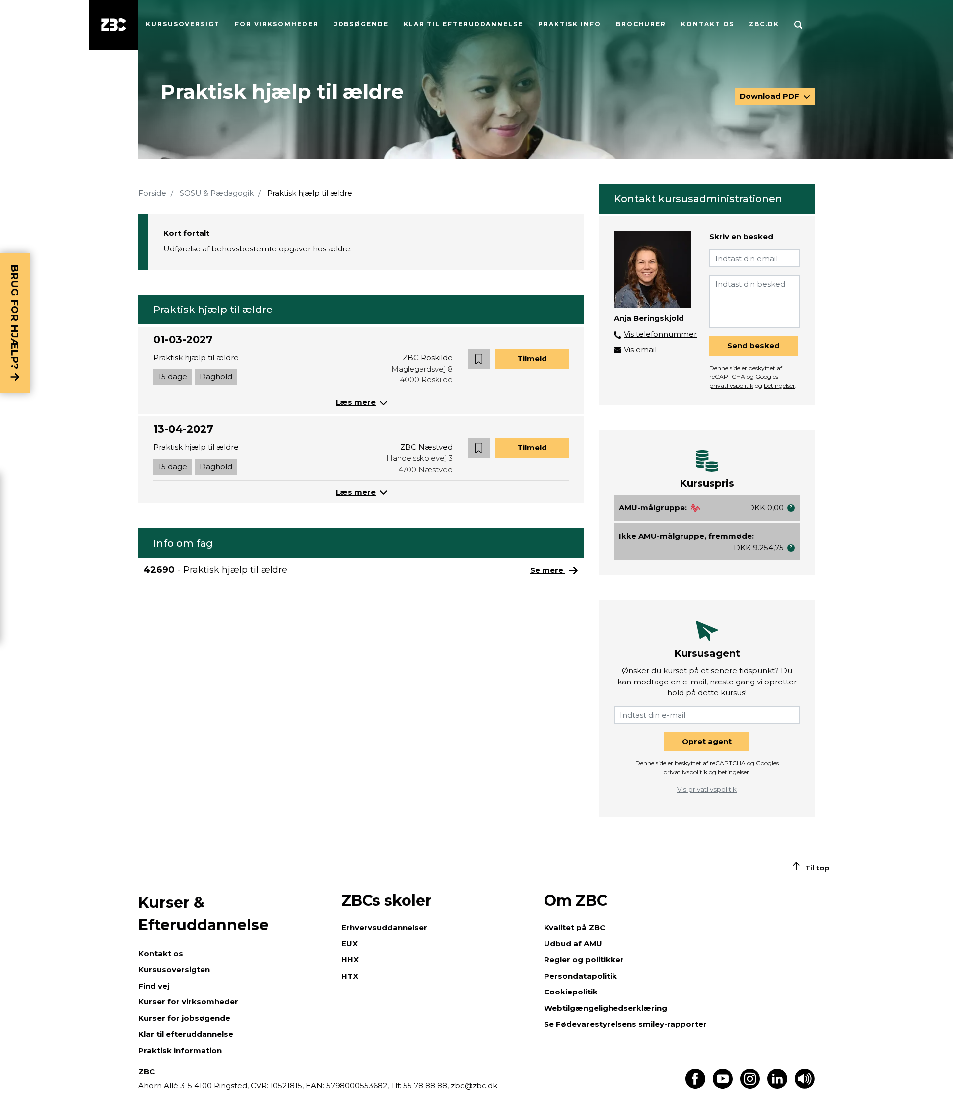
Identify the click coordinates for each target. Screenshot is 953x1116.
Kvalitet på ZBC (574, 927)
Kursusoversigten (174, 969)
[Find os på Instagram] (750, 1086)
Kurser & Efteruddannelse (203, 913)
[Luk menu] (113, 25)
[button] (479, 359)
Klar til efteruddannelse (185, 1034)
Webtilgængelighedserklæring (605, 1008)
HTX (349, 976)
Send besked (753, 345)
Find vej (153, 986)
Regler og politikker (584, 959)
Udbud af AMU (573, 943)
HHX (350, 959)
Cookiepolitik (571, 991)
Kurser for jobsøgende (184, 1018)
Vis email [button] (640, 349)
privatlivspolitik (731, 385)
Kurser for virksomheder (188, 1001)
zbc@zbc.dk (474, 1085)
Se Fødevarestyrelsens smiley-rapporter (625, 1024)
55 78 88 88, (426, 1085)
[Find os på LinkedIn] (777, 1086)
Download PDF (770, 96)
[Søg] (798, 25)
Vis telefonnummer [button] (660, 334)
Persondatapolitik (580, 976)
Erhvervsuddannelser (384, 927)
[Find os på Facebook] (695, 1086)
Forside (152, 193)
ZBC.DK (764, 24)
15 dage (172, 376)
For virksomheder (277, 24)
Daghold (216, 376)
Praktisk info (569, 24)
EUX (349, 943)
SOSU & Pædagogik (217, 193)
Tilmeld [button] (532, 358)
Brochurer (641, 24)
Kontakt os (707, 24)
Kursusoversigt (183, 24)
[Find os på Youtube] (723, 1086)
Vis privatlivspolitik (707, 789)
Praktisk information (180, 1050)
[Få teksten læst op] (805, 1086)
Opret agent (707, 741)
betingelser (779, 385)
